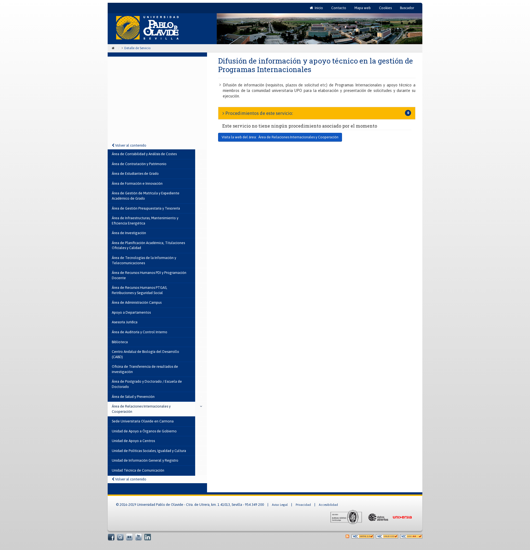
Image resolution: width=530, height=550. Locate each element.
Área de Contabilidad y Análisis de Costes (144, 154)
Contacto (338, 8)
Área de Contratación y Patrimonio (139, 164)
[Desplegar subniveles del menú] (201, 154)
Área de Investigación (129, 233)
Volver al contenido (130, 145)
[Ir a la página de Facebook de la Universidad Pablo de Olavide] (111, 537)
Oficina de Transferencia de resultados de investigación (145, 369)
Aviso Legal (280, 504)
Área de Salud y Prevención (133, 397)
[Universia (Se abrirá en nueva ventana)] (402, 517)
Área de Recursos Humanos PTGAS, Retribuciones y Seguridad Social (139, 290)
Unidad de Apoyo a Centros (133, 441)
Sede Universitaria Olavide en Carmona (143, 421)
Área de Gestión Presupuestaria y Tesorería (146, 208)
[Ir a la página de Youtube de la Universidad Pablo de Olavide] (138, 537)
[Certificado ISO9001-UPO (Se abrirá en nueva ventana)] (346, 517)
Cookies (385, 8)
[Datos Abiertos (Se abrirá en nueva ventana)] (377, 517)
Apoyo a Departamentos (131, 312)
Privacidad (303, 504)
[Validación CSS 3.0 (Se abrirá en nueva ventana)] (387, 536)
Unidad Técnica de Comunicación (138, 470)
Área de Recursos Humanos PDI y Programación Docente (149, 275)
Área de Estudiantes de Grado (135, 173)
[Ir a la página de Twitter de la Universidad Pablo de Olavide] (120, 537)
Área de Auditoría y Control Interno (139, 332)
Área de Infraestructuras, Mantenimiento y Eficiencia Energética (145, 220)
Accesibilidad (328, 504)
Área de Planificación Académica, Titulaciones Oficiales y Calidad (148, 245)
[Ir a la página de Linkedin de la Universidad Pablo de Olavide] (147, 537)
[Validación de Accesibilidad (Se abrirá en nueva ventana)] (411, 536)
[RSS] (347, 536)
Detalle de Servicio (137, 48)
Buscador (407, 8)
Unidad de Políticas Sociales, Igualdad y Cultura (149, 451)
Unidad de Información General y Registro (145, 460)
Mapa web (362, 8)
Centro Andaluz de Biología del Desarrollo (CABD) (145, 354)
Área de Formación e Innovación (137, 183)
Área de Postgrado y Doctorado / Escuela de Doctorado (147, 384)
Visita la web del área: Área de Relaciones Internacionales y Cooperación (280, 137)
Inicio (319, 9)
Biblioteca (120, 342)
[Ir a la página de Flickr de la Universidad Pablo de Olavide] (129, 537)
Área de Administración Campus (136, 302)
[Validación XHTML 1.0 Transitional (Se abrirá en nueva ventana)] (363, 536)
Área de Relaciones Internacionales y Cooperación (141, 409)
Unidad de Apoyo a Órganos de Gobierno (144, 431)
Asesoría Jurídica (124, 322)
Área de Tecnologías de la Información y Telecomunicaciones (144, 260)
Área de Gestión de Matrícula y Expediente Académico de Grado (145, 195)
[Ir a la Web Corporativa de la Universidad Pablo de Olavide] (147, 27)
